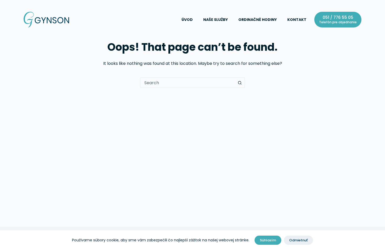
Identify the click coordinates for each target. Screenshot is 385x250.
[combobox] (187, 82)
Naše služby (215, 19)
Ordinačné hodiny (257, 19)
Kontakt (296, 19)
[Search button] (240, 83)
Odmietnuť (298, 240)
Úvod (187, 19)
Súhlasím (268, 240)
